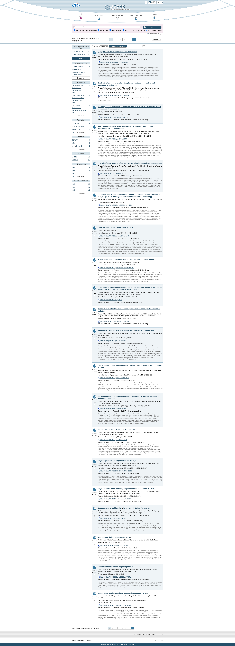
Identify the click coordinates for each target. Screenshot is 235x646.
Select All (97, 46)
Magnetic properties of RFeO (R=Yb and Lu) (117, 429)
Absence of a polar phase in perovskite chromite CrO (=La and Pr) (126, 259)
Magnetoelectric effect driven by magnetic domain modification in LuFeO (127, 489)
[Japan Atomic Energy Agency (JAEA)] (76, 6)
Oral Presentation (116, 30)
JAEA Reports (99, 16)
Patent (154, 15)
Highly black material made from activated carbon (117, 52)
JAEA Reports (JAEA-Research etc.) (86, 30)
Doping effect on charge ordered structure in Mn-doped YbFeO (123, 593)
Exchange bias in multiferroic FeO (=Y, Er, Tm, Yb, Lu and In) (124, 508)
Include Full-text (156, 30)
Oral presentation (136, 16)
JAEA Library (159, 640)
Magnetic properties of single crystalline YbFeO (117, 461)
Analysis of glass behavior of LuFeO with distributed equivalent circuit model (130, 163)
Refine (81, 58)
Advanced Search (154, 33)
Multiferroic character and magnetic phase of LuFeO (119, 567)
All (80, 15)
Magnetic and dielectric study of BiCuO (114, 537)
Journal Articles (117, 16)
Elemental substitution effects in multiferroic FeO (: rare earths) (126, 330)
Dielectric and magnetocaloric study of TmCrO (116, 227)
